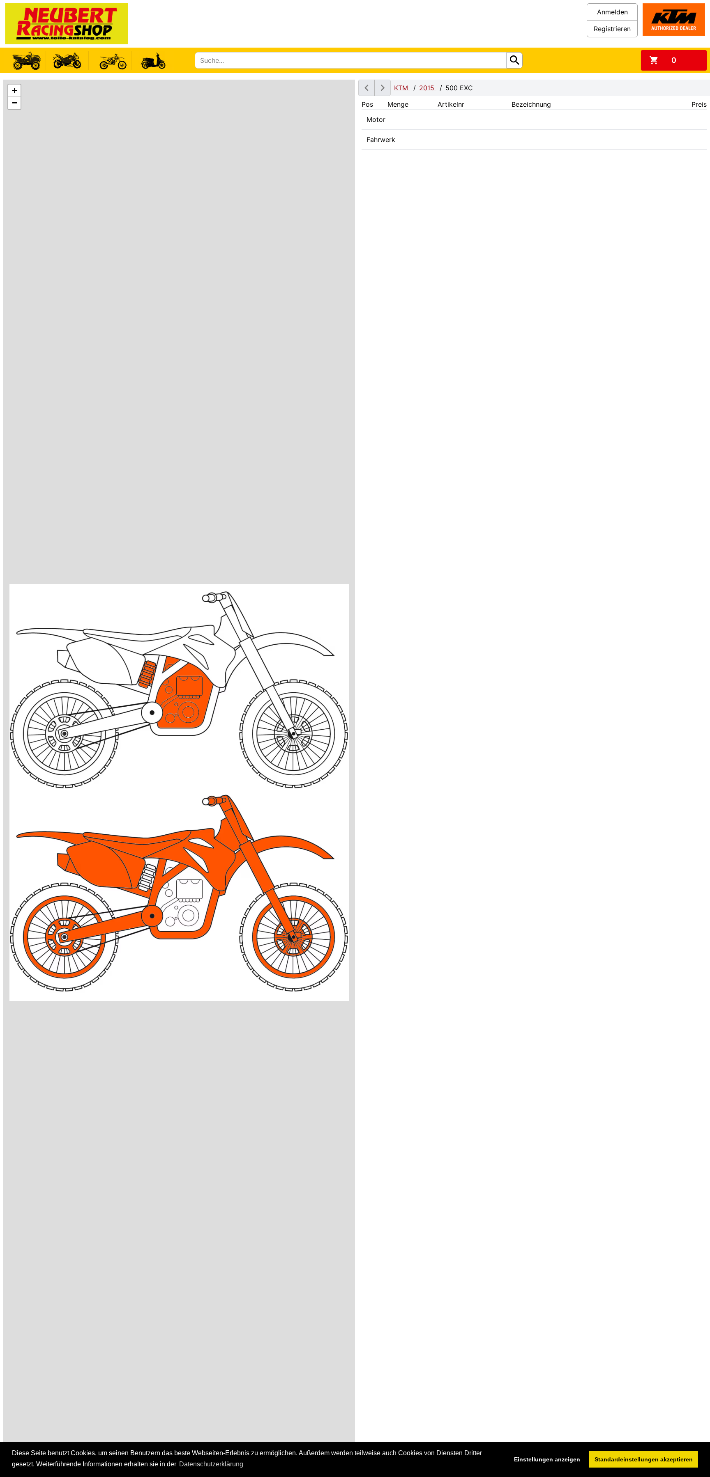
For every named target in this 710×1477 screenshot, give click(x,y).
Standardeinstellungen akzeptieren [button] (644, 1459)
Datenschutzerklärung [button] (211, 1464)
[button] (14, 91)
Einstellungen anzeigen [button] (547, 1459)
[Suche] (515, 60)
